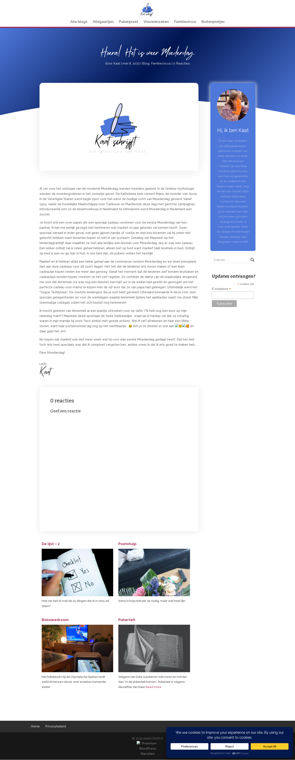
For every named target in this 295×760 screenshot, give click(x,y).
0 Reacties (181, 63)
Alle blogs (78, 22)
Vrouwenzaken (156, 22)
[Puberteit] (154, 671)
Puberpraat (128, 22)
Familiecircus (185, 22)
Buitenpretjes (213, 22)
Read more (153, 687)
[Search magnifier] (252, 260)
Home (35, 726)
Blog (145, 63)
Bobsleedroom (55, 620)
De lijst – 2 (51, 544)
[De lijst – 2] (77, 595)
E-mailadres (221, 289)
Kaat (116, 63)
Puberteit (126, 620)
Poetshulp (127, 544)
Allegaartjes (103, 22)
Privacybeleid (55, 726)
